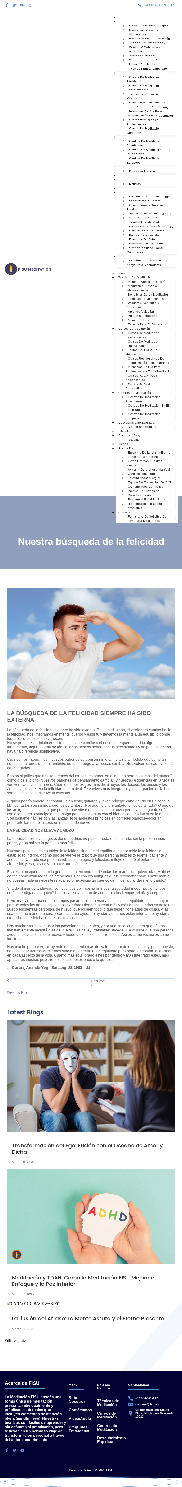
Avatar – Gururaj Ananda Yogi (150, 214)
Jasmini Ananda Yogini (145, 222)
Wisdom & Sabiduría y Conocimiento (144, 49)
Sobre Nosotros (77, 1400)
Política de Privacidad (145, 235)
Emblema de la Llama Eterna (150, 197)
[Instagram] (29, 5)
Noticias (135, 184)
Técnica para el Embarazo (148, 68)
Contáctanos (80, 1410)
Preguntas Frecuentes (144, 60)
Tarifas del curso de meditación (143, 96)
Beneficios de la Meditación (149, 39)
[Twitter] (14, 5)
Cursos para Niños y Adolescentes (143, 122)
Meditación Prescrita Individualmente (142, 32)
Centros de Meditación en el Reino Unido (148, 152)
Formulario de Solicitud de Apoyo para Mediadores (147, 263)
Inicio (122, 17)
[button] (173, 5)
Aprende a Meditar (142, 56)
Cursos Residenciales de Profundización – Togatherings (148, 105)
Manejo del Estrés (142, 64)
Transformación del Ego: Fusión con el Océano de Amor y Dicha (87, 1149)
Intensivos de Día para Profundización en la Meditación (150, 113)
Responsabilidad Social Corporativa (145, 250)
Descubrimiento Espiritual (136, 167)
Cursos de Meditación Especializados (144, 88)
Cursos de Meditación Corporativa (144, 130)
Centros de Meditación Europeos (144, 160)
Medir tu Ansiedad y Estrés (148, 26)
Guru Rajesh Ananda (144, 218)
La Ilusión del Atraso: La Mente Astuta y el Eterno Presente (88, 1318)
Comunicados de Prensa (147, 231)
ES (173, 5)
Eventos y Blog (129, 179)
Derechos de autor (142, 239)
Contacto (124, 256)
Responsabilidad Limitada (147, 244)
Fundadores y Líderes (145, 201)
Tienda (123, 188)
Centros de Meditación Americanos (144, 143)
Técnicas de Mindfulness (147, 43)
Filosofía (124, 175)
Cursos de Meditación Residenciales (144, 79)
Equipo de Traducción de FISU (151, 226)
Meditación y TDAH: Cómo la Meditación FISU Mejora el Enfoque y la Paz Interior (83, 1281)
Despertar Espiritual (143, 171)
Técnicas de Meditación (135, 21)
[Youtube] (22, 5)
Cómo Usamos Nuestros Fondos (145, 207)
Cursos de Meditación (134, 73)
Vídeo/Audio (80, 1419)
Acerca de (125, 192)
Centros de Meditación (134, 137)
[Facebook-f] (7, 5)
